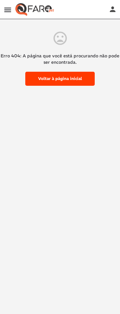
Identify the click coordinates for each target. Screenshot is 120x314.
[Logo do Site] (35, 9)
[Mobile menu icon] (7, 10)
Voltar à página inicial (60, 78)
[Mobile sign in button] (112, 9)
